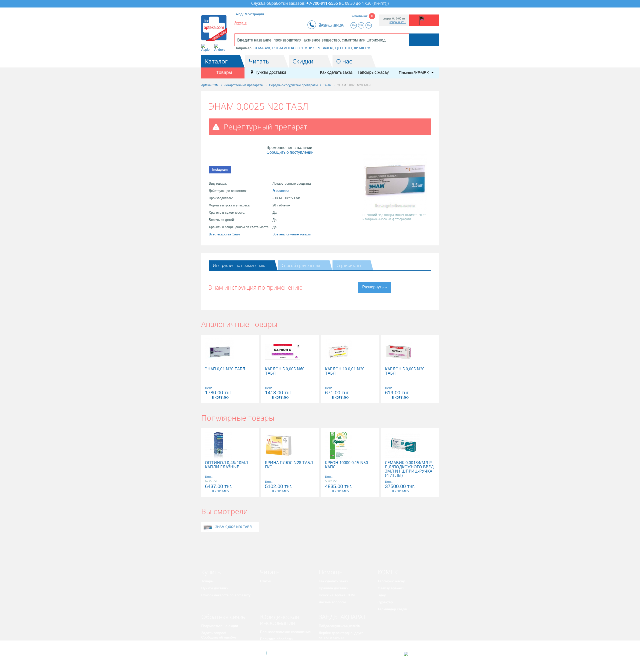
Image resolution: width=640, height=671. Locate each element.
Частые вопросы (332, 602)
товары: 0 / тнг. (394, 18)
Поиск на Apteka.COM (337, 595)
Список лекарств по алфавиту (225, 595)
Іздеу (382, 595)
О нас (344, 61)
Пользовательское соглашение (285, 632)
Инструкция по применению (239, 265)
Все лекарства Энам (224, 234)
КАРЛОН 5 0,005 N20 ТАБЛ (404, 371)
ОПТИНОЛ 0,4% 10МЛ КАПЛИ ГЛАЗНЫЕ (226, 465)
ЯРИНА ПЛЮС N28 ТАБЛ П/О (289, 465)
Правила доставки (333, 588)
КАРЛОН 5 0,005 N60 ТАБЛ (284, 371)
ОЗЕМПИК (306, 48)
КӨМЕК (388, 572)
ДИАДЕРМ (362, 48)
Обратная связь (223, 617)
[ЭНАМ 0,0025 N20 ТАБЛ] (207, 527)
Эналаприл (280, 191)
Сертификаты (348, 265)
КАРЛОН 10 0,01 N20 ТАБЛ (344, 371)
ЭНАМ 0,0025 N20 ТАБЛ (233, 527)
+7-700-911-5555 (322, 3)
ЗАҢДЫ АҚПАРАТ (342, 617)
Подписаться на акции (219, 626)
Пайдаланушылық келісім (339, 626)
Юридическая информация (279, 620)
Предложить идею (216, 644)
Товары (207, 581)
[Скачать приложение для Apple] (206, 47)
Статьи (265, 581)
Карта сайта (281, 653)
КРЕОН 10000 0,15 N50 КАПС (346, 465)
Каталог (216, 61)
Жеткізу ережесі (391, 588)
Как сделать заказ (336, 72)
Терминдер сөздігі (392, 609)
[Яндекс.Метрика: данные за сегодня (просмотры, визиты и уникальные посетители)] (418, 654)
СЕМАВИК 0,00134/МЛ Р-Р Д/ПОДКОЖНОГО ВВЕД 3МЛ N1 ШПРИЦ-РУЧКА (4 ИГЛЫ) (409, 469)
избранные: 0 (398, 22)
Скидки (303, 61)
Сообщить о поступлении (290, 152)
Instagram (220, 169)
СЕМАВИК (262, 48)
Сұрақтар (385, 602)
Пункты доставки (270, 72)
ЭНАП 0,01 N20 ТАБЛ (225, 369)
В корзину (220, 397)
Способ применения (301, 265)
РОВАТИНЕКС (284, 48)
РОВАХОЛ (324, 48)
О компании (250, 653)
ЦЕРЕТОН (343, 48)
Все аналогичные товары (291, 234)
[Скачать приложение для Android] (220, 47)
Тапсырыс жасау (373, 72)
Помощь (330, 572)
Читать (259, 61)
